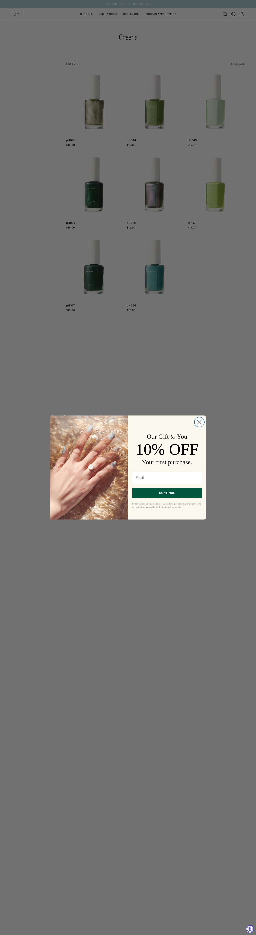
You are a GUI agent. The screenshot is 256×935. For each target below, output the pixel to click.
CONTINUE (167, 493)
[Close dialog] (199, 422)
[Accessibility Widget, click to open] (250, 929)
